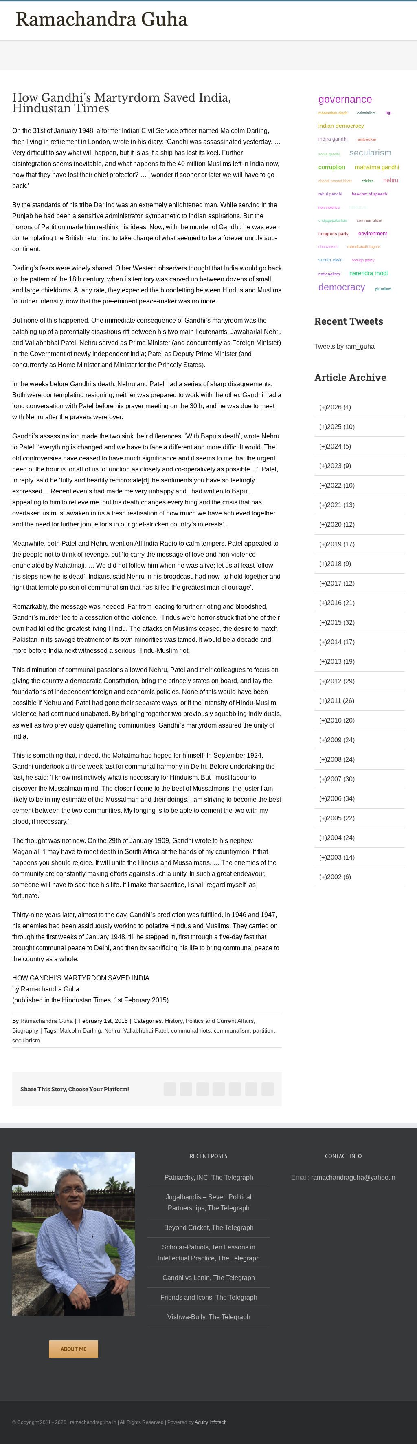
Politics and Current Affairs (220, 1020)
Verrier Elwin (330, 259)
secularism (26, 1040)
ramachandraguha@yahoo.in (353, 1177)
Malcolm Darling (80, 1030)
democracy (341, 287)
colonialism (366, 113)
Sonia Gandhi (329, 154)
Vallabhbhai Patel (145, 1030)
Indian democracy (341, 126)
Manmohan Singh (332, 113)
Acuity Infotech (211, 1422)
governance (345, 99)
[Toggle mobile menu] (401, 16)
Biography (25, 1030)
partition (263, 1030)
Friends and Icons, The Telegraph (208, 1297)
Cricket (367, 181)
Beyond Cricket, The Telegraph (209, 1227)
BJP (388, 112)
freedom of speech (369, 194)
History (173, 1020)
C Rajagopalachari (332, 221)
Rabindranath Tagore (363, 247)
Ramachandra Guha (46, 1020)
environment (372, 233)
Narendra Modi (368, 273)
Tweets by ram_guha (344, 346)
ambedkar (367, 139)
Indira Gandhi (333, 139)
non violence (329, 207)
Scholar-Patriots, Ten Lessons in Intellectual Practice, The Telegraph (209, 1253)
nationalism (329, 274)
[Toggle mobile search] (387, 16)
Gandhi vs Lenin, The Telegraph (208, 1277)
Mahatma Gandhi (377, 167)
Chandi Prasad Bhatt (335, 181)
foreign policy (363, 260)
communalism (232, 1030)
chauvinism (328, 246)
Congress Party (333, 233)
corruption (331, 167)
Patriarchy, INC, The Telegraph (209, 1177)
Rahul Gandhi (330, 194)
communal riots (191, 1030)
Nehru (112, 1030)
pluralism (383, 289)
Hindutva (357, 207)
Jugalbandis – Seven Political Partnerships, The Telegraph (209, 1203)
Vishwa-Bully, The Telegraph (208, 1317)
